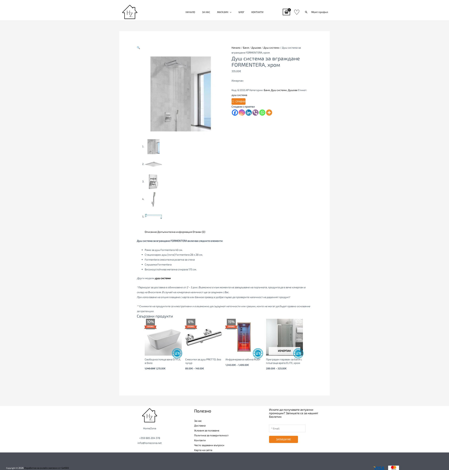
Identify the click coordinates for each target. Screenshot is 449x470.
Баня (246, 47)
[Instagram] (242, 112)
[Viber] (255, 112)
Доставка (200, 425)
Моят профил (319, 12)
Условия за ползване (206, 430)
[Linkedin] (249, 112)
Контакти (257, 12)
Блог (241, 12)
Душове (256, 47)
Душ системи (271, 47)
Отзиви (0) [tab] (199, 231)
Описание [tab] (151, 231)
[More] (269, 112)
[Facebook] (235, 112)
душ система (239, 94)
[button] (306, 12)
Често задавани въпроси (209, 445)
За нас (206, 12)
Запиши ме (283, 439)
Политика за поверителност (211, 435)
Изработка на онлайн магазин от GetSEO (46, 467)
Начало (190, 12)
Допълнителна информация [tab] (174, 231)
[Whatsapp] (262, 112)
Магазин (222, 12)
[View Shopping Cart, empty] (286, 12)
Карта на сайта (203, 450)
